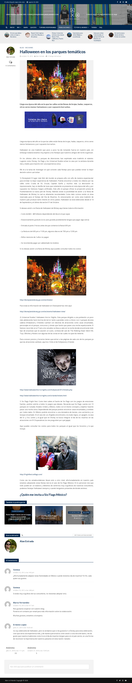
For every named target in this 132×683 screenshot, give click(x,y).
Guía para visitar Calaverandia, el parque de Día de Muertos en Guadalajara (78, 36)
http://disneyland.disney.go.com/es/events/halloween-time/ (42, 311)
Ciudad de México (18, 511)
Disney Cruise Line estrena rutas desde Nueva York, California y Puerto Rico (37, 36)
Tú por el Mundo (80, 27)
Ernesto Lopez (20, 624)
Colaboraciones (74, 512)
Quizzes (33, 27)
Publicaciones (64, 27)
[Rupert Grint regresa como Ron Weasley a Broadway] (6, 35)
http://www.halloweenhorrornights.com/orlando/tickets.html (43, 395)
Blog (22, 48)
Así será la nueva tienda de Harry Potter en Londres (99, 35)
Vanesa (16, 569)
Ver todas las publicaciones (83, 535)
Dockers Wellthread (79, 516)
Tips (48, 512)
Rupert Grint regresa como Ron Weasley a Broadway (16, 35)
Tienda (94, 27)
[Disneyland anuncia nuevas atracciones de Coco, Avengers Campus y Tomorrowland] (111, 36)
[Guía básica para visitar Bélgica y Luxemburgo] (48, 35)
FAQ (100, 27)
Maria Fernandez (21, 602)
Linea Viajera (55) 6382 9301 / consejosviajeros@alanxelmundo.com (32, 14)
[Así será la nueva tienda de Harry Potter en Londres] (90, 35)
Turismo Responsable (47, 27)
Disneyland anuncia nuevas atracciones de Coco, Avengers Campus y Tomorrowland (120, 36)
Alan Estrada (10, 57)
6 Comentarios (11, 66)
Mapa (26, 27)
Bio (18, 27)
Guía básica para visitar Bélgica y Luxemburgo (57, 35)
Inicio (12, 27)
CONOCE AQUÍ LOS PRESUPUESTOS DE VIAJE (101, 14)
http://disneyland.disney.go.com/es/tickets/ (36, 300)
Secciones (29, 48)
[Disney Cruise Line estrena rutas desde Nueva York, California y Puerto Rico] (27, 36)
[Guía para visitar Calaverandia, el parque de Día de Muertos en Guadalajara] (69, 36)
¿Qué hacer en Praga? (49, 516)
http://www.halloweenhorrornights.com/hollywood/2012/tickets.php (46, 390)
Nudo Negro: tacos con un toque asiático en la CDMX (18, 515)
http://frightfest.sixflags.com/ (31, 474)
